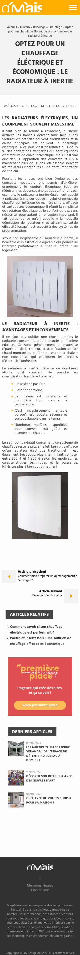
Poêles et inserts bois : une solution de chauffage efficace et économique (40, 641)
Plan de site (40, 890)
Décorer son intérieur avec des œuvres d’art (49, 778)
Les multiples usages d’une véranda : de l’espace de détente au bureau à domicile (48, 754)
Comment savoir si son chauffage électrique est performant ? (36, 630)
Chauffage (55, 27)
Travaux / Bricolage (33, 27)
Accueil (12, 27)
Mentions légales (40, 885)
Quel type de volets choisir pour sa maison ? (48, 800)
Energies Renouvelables (58, 106)
